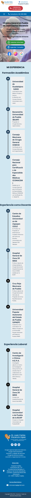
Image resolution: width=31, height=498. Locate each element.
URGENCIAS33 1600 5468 (16, 8)
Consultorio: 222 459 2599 (18, 14)
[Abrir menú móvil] (4, 14)
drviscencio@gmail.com (16, 485)
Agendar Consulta (16, 47)
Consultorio (24, 2)
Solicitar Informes (17, 42)
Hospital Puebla (23, 4)
